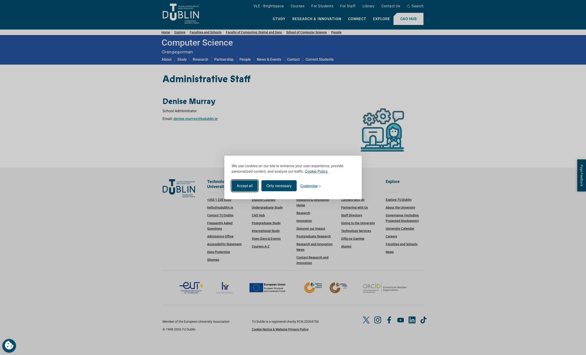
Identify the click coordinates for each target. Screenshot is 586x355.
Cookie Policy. (316, 171)
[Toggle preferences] (9, 346)
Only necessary (279, 185)
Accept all (245, 185)
